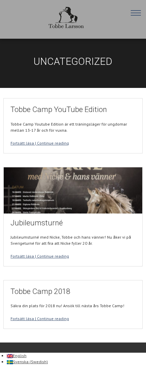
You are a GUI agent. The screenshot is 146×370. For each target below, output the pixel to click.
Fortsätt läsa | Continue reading (40, 143)
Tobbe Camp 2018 (40, 291)
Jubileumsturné (37, 223)
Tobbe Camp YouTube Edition (59, 109)
